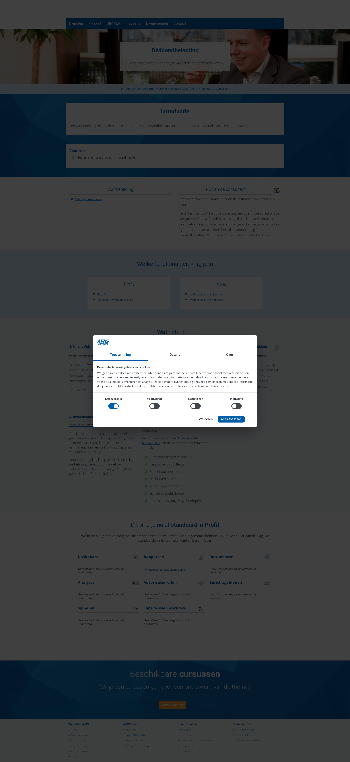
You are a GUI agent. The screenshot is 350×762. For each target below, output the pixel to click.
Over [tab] (229, 355)
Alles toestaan (231, 419)
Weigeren (206, 419)
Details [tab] (175, 355)
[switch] (154, 406)
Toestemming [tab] (120, 355)
